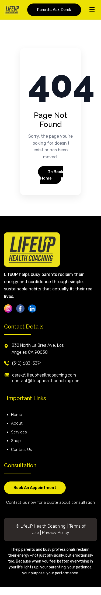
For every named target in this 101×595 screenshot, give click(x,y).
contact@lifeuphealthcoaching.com (46, 380)
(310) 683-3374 (27, 363)
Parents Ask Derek (54, 9)
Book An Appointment (34, 487)
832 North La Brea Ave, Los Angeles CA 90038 (38, 349)
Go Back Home (51, 175)
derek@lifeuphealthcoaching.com (44, 375)
